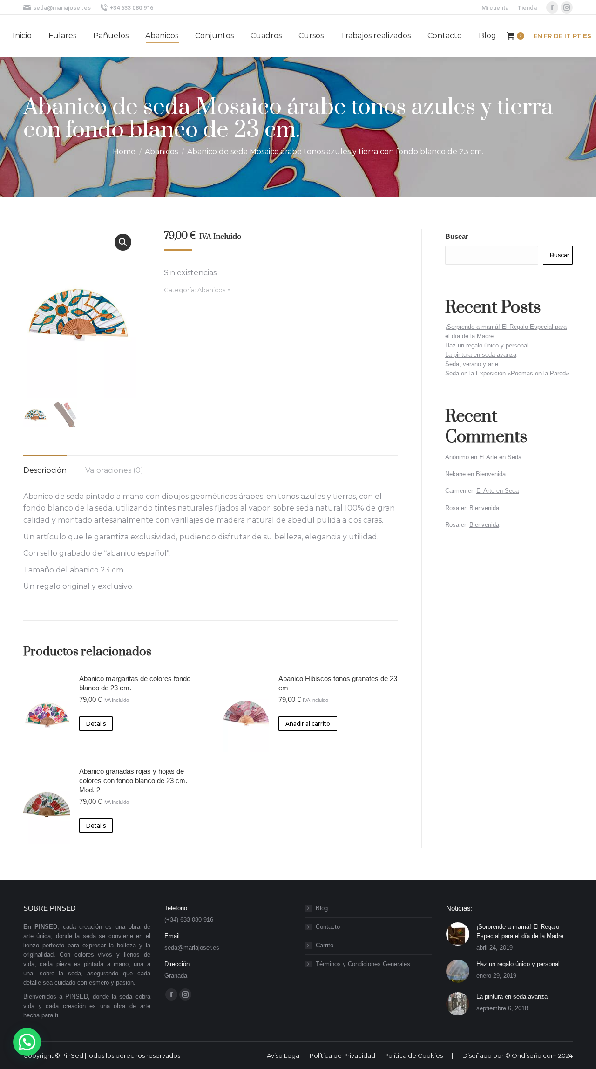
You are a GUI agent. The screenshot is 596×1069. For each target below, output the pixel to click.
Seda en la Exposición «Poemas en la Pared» (507, 373)
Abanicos (211, 289)
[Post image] (457, 934)
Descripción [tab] (45, 470)
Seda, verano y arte (471, 364)
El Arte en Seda (500, 457)
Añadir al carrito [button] (307, 723)
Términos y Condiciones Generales (363, 963)
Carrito (324, 945)
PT (577, 36)
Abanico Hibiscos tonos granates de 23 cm (337, 683)
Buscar (456, 236)
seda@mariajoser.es (62, 7)
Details (96, 723)
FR (548, 36)
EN (538, 36)
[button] (123, 242)
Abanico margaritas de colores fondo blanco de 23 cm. (134, 683)
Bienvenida (491, 473)
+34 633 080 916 (131, 7)
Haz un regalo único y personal (486, 345)
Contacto (328, 926)
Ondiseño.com (535, 1055)
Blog (322, 908)
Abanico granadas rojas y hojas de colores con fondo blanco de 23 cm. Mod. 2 (133, 780)
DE (558, 36)
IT (567, 36)
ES (587, 36)
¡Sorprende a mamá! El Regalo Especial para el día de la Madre (519, 931)
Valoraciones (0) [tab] (114, 470)
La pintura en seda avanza (480, 354)
